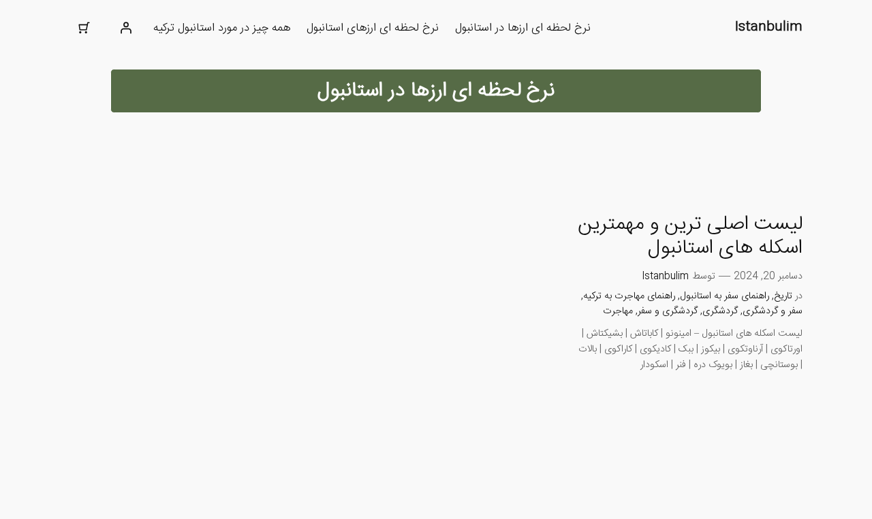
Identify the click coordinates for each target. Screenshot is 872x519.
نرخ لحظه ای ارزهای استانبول (373, 28)
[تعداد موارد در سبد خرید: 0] (83, 28)
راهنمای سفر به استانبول (724, 296)
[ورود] (126, 28)
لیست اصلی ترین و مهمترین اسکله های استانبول (690, 237)
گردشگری (720, 311)
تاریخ (783, 296)
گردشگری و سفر (668, 311)
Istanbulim (769, 27)
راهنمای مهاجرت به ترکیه (629, 296)
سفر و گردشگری (773, 311)
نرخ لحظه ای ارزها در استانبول (523, 28)
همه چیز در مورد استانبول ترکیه (221, 28)
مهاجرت (618, 311)
